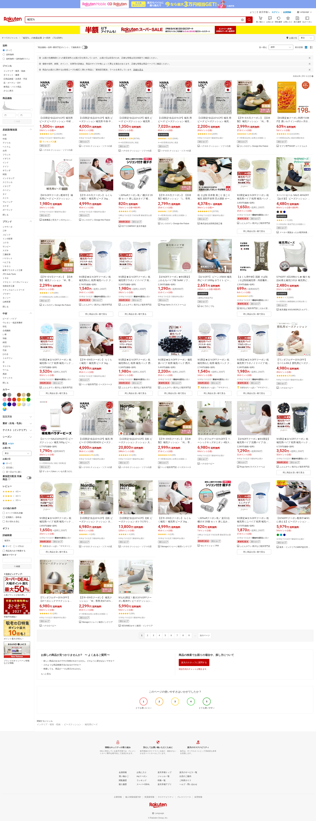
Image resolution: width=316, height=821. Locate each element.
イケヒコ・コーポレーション (15, 282)
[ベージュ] (24, 395)
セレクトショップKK (209, 546)
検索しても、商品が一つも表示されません (62, 669)
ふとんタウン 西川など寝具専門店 (255, 223)
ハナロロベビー (286, 388)
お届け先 (7, 448)
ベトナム (7, 147)
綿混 (5, 342)
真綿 (5, 374)
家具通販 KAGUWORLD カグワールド (295, 310)
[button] (304, 12)
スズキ (6, 250)
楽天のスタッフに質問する (194, 662)
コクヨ (6, 242)
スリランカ (8, 182)
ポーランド (8, 210)
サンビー (7, 246)
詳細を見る (138, 70)
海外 (12, 443)
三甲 (5, 231)
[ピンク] (5, 400)
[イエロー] (24, 400)
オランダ (7, 170)
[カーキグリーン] (28, 395)
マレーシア (8, 202)
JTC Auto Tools (9, 274)
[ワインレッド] (9, 400)
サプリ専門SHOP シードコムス (293, 146)
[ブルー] (5, 404)
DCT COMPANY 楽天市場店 (133, 226)
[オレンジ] (19, 400)
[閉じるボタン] (309, 57)
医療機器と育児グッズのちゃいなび (58, 220)
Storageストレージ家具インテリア (176, 547)
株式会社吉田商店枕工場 (211, 224)
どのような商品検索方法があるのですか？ (62, 665)
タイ (5, 194)
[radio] (4, 50)
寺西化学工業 (8, 286)
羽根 (5, 338)
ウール (6, 370)
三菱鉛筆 (7, 254)
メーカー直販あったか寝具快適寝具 (295, 232)
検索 (18, 121)
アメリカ (7, 143)
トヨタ (6, 278)
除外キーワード (9, 555)
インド (6, 162)
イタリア (7, 186)
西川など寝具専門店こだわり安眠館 (255, 308)
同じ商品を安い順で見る (254, 231)
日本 (5, 135)
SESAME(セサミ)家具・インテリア (137, 626)
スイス (6, 198)
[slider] (2, 109)
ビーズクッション (72, 724)
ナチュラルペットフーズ (13, 290)
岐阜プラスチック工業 (12, 270)
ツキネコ (7, 266)
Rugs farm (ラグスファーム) (173, 305)
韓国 (5, 174)
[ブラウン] (19, 395)
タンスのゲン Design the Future (254, 146)
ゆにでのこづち (207, 306)
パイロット (8, 258)
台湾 (5, 151)
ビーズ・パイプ (9, 319)
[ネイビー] (9, 404)
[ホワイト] (14, 395)
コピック (7, 235)
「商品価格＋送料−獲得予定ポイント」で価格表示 (58, 47)
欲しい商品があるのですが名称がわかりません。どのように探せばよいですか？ (79, 661)
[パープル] (14, 404)
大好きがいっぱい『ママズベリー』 (216, 388)
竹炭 (5, 350)
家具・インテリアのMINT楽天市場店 (295, 547)
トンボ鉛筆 (8, 239)
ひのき (6, 354)
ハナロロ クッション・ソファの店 (57, 150)
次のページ (205, 635)
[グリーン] (28, 400)
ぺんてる (7, 262)
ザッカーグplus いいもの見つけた (57, 471)
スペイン (7, 190)
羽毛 (5, 326)
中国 (5, 139)
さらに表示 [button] (8, 91)
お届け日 (7, 459)
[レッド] (14, 400)
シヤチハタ (8, 227)
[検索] (249, 19)
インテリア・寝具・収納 (48, 724)
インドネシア (8, 178)
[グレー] (9, 395)
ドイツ (6, 166)
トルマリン (8, 358)
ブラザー (7, 294)
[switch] (29, 477)
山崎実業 (7, 302)
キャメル (7, 366)
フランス (7, 155)
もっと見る (46, 674)
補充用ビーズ (91, 724)
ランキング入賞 (49, 142)
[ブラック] (5, 395)
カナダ (6, 206)
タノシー (7, 298)
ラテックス (8, 378)
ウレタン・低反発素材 (12, 322)
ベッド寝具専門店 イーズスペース (97, 384)
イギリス (7, 158)
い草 (5, 334)
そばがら (7, 346)
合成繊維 (7, 330)
